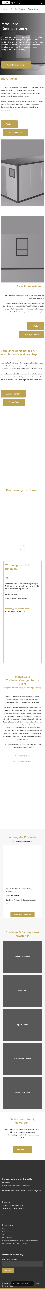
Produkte (14, 9)
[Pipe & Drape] (22, 1025)
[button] (42, 3)
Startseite (6, 9)
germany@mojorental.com (17, 608)
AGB (3, 1235)
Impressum (6, 1229)
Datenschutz (6, 1232)
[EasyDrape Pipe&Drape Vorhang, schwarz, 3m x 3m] (22, 864)
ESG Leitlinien (7, 1238)
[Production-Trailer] (22, 1059)
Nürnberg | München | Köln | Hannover (16, 1185)
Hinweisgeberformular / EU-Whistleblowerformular (20, 1240)
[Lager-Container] (22, 957)
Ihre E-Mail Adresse (9, 1260)
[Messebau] (22, 991)
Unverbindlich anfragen (22, 914)
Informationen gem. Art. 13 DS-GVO (15, 1243)
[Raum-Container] (22, 1093)
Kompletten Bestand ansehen (22, 841)
